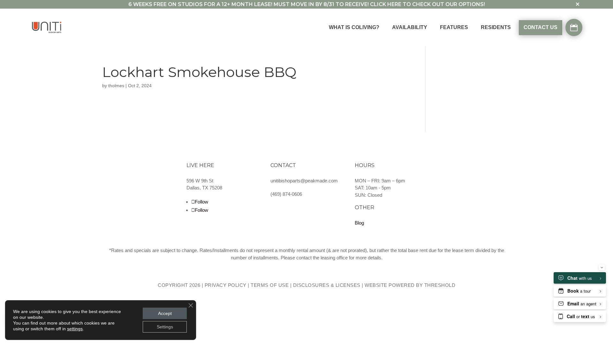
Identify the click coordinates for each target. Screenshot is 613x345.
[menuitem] (354, 27)
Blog (359, 223)
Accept (165, 313)
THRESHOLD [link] (440, 285)
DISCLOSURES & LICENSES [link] (326, 285)
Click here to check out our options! (427, 4)
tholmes (116, 85)
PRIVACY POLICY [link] (225, 285)
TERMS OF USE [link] (270, 285)
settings (75, 328)
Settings (165, 326)
